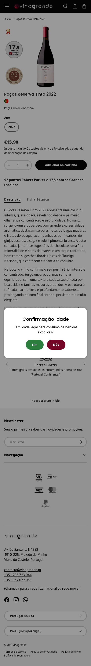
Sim (34, 345)
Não (56, 345)
